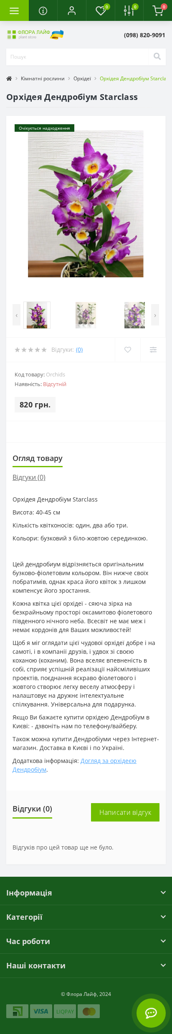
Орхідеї (82, 78)
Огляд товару (38, 458)
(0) (79, 349)
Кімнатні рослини (43, 78)
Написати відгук (125, 812)
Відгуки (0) (29, 477)
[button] (71, 10)
